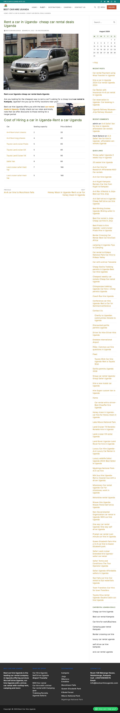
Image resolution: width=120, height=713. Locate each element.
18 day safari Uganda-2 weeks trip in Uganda (103, 156)
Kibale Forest (67, 692)
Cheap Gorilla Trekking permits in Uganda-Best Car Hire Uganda (103, 269)
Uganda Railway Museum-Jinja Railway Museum (104, 110)
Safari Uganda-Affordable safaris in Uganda (104, 572)
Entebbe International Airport (102, 341)
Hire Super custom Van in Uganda (104, 391)
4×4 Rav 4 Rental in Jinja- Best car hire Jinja (104, 192)
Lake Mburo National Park (104, 422)
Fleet (95, 354)
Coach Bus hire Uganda (103, 296)
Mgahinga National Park (72, 699)
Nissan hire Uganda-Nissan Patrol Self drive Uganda (103, 504)
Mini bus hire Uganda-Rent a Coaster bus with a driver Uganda (104, 478)
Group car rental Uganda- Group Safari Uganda (104, 377)
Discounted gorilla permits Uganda (101, 326)
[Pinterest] (115, 1)
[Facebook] (101, 1)
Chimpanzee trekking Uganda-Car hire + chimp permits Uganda (104, 289)
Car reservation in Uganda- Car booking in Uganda (103, 102)
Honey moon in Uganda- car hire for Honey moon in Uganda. (104, 414)
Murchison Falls (68, 685)
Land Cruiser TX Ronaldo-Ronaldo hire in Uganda (104, 428)
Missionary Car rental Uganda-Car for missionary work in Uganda (102, 489)
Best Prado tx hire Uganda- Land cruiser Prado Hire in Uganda (102, 228)
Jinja (63, 676)
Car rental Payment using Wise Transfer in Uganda (104, 74)
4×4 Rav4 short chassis (16, 132)
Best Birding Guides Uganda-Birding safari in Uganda (104, 211)
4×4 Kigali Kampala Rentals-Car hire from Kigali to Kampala (102, 184)
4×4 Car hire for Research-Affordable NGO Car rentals (104, 169)
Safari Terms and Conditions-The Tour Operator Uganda (102, 563)
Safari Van (11, 161)
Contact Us (98, 311)
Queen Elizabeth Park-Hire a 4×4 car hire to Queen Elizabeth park (104, 544)
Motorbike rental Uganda (104, 497)
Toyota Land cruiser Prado (17, 144)
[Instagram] (111, 1)
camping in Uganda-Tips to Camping (104, 246)
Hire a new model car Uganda (102, 384)
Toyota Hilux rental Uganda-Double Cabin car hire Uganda (104, 597)
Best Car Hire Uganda (16, 9)
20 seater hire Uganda (103, 162)
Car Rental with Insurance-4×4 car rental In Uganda (104, 92)
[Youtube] (108, 1)
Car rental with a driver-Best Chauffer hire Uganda (105, 405)
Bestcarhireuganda (13, 30)
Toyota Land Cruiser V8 (16, 156)
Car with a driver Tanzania (104, 262)
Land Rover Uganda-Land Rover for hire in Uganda (104, 442)
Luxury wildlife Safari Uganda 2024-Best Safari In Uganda (104, 461)
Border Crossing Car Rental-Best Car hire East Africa (104, 237)
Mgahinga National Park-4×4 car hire (104, 469)
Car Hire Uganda (40, 673)
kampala (65, 673)
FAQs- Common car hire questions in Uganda (103, 348)
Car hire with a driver (42, 685)
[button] (105, 709)
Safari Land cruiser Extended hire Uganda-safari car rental (103, 553)
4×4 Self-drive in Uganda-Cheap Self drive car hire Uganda (104, 201)
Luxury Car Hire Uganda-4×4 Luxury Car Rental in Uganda (104, 451)
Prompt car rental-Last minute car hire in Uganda (104, 535)
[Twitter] (104, 1)
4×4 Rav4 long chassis (16, 138)
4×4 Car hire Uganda (102, 177)
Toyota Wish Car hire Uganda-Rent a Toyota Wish (105, 361)
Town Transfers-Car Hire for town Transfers (104, 589)
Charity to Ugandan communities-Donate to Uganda (105, 318)
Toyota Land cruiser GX (16, 150)
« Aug (95, 62)
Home (6, 13)
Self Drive (37, 675)
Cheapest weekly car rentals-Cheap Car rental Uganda (104, 279)
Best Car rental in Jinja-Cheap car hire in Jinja (103, 219)
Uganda (45, 675)
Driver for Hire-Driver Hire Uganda (104, 333)
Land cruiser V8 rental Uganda (103, 435)
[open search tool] (95, 7)
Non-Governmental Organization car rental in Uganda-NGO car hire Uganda (104, 516)
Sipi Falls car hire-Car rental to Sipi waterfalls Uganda (103, 580)
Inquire (111, 7)
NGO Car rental (39, 683)
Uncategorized (43, 30)
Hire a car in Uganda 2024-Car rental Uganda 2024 (104, 82)
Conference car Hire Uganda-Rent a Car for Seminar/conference (103, 303)
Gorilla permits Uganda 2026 (103, 370)
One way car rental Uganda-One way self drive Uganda (102, 526)
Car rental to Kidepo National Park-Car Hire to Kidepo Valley (104, 254)
